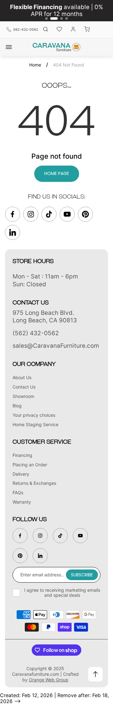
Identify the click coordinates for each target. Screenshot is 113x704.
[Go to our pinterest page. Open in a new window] (85, 214)
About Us (22, 377)
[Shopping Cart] (87, 29)
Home (35, 64)
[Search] (45, 29)
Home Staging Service (35, 424)
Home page (56, 173)
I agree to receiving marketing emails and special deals (62, 593)
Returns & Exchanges (34, 483)
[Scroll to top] (95, 674)
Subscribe (82, 575)
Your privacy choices (34, 415)
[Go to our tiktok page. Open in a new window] (48, 214)
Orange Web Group (48, 679)
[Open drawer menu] (9, 47)
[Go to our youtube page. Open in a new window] (67, 214)
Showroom (23, 396)
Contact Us (24, 386)
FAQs (18, 492)
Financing (22, 455)
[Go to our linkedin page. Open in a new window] (12, 232)
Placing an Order (30, 464)
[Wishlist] (59, 29)
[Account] (73, 29)
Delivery (21, 474)
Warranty (22, 502)
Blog (17, 405)
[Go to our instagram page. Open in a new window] (30, 214)
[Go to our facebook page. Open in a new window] (12, 214)
